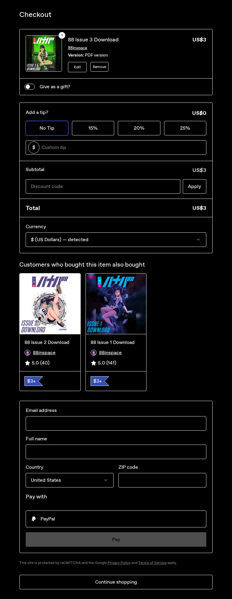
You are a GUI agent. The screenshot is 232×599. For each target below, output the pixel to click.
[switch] (29, 87)
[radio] (116, 518)
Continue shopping (116, 582)
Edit (77, 67)
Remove (99, 67)
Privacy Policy (119, 563)
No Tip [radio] (47, 128)
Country (34, 467)
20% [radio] (139, 128)
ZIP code (128, 467)
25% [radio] (185, 128)
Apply (194, 186)
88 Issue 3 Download (93, 39)
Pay (116, 539)
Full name (36, 439)
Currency (36, 226)
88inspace (77, 47)
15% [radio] (93, 128)
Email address (41, 410)
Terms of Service (152, 563)
